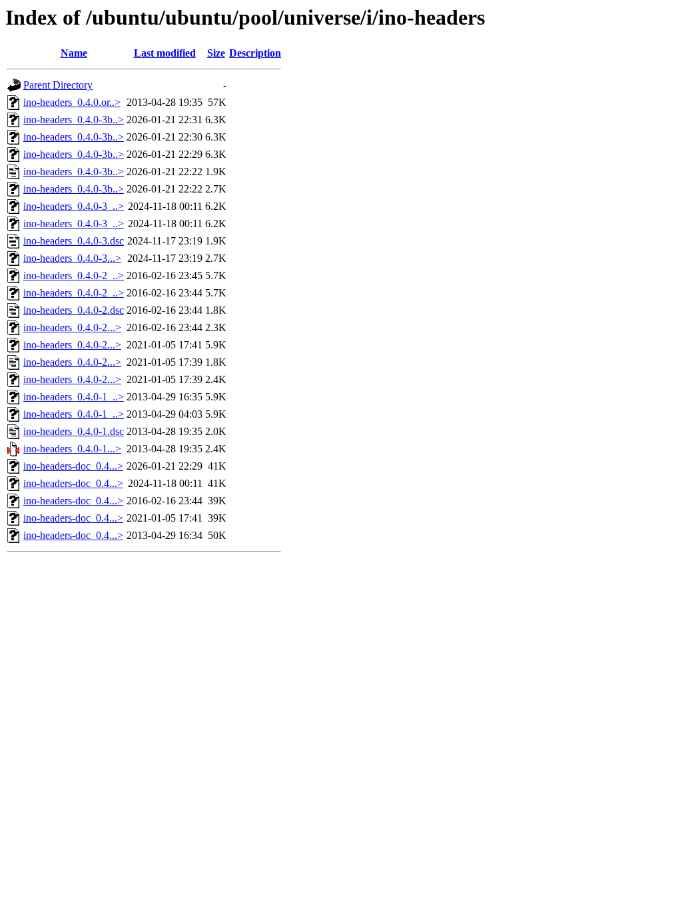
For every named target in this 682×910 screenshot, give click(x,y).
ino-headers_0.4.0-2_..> (73, 275)
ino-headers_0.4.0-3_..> (73, 206)
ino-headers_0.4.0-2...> (72, 327)
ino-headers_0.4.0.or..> (72, 102)
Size (216, 53)
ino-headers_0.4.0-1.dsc (73, 431)
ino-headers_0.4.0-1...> (72, 448)
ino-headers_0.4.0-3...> (72, 258)
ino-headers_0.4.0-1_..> (73, 396)
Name (74, 53)
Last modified (165, 53)
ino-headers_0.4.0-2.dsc (73, 310)
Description (255, 53)
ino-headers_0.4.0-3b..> (73, 119)
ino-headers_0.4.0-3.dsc (73, 240)
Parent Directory (58, 85)
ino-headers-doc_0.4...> (73, 466)
